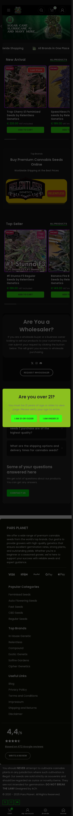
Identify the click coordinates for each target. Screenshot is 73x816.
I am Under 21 (51, 418)
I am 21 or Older (24, 418)
